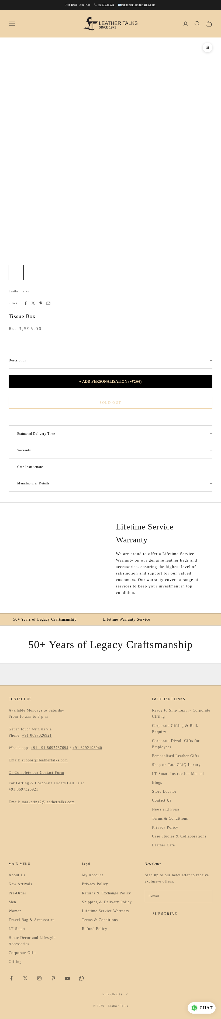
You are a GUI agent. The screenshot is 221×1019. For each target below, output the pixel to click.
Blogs (157, 783)
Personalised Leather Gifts (175, 756)
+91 (35, 748)
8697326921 (106, 4)
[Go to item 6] (102, 272)
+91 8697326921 (37, 735)
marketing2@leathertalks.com (48, 802)
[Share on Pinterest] (41, 303)
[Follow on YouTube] (67, 978)
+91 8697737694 (53, 748)
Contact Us (161, 800)
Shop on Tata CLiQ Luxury (176, 765)
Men (12, 902)
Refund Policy (94, 929)
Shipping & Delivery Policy (107, 902)
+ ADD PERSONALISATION (110, 381)
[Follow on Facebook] (11, 978)
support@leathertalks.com (138, 4)
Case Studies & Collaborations (179, 836)
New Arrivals (20, 884)
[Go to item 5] (85, 272)
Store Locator (164, 791)
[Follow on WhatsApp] (81, 978)
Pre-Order (17, 893)
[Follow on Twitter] (25, 978)
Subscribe (165, 914)
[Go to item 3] (50, 272)
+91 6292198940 (87, 748)
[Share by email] (48, 303)
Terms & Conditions (170, 818)
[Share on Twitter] (33, 303)
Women (15, 911)
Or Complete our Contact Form (36, 773)
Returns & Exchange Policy (106, 893)
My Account (92, 875)
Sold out (111, 403)
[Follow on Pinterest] (53, 978)
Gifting (15, 962)
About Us (17, 875)
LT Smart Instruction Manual (178, 774)
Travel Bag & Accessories (31, 920)
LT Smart (17, 929)
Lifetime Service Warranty (105, 911)
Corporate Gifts (22, 953)
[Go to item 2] (33, 272)
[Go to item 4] (67, 272)
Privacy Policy (165, 827)
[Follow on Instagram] (39, 978)
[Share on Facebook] (25, 303)
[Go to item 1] (16, 272)
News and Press (165, 809)
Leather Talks (19, 291)
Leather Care (163, 845)
